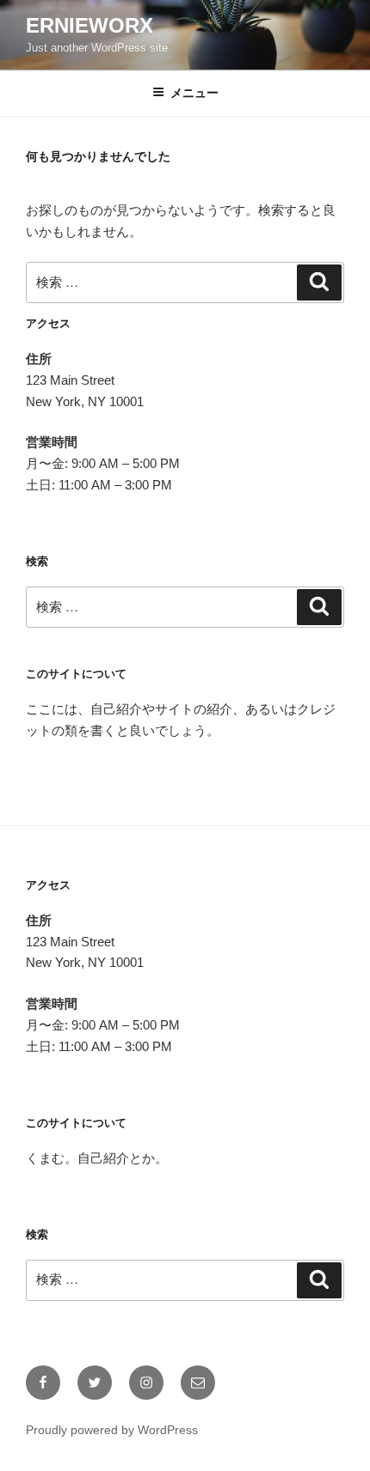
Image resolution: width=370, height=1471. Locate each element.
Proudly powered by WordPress (112, 1430)
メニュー (194, 93)
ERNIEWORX (89, 25)
